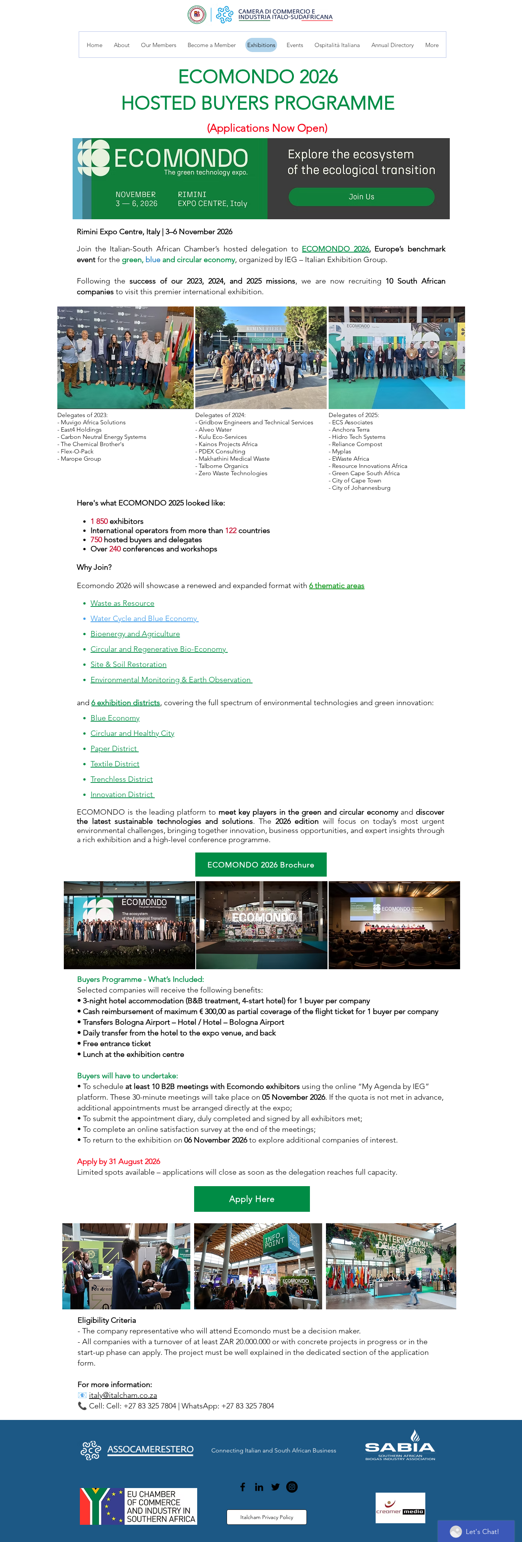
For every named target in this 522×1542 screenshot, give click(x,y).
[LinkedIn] (259, 1487)
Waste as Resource (122, 603)
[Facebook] (242, 1487)
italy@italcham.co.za (123, 1395)
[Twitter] (275, 1487)
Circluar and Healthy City (132, 733)
